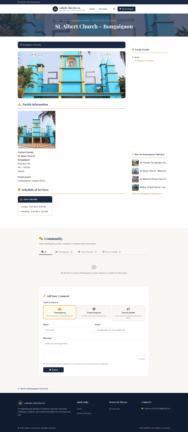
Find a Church (127, 9)
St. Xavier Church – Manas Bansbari (154, 171)
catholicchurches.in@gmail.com (157, 408)
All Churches (114, 409)
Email (98, 325)
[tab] (45, 252)
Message (48, 338)
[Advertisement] (150, 107)
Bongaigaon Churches (81, 21)
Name (46, 325)
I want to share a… (51, 302)
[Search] (114, 9)
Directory (103, 9)
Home (92, 9)
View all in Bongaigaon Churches (146, 194)
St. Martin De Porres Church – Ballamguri (154, 179)
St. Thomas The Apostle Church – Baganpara (154, 163)
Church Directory (84, 413)
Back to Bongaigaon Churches (34, 389)
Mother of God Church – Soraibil (154, 187)
